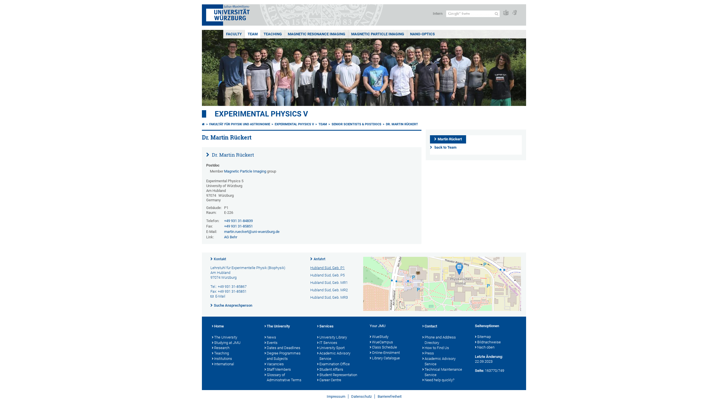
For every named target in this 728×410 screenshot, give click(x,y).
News (271, 337)
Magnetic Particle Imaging (377, 34)
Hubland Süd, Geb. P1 (327, 268)
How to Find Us (437, 348)
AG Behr (230, 237)
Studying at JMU (227, 343)
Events (272, 343)
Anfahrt (319, 259)
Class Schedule (384, 347)
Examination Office (334, 364)
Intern (437, 13)
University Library (333, 337)
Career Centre (330, 380)
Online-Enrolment (386, 352)
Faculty (234, 34)
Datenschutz (361, 396)
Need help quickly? (439, 380)
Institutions (223, 358)
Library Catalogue (386, 358)
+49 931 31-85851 (238, 226)
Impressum (336, 396)
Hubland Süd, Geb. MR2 (329, 290)
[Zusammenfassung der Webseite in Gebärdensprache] (514, 13)
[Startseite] (203, 124)
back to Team (445, 147)
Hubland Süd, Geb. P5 (327, 275)
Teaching (273, 34)
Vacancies (275, 364)
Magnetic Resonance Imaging (316, 34)
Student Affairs (331, 369)
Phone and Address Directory (440, 340)
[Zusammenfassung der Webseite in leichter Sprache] (505, 13)
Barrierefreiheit (390, 396)
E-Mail (220, 296)
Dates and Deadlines (283, 348)
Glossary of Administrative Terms (284, 377)
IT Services (328, 343)
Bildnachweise (489, 342)
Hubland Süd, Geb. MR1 (329, 282)
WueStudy (380, 337)
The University (225, 337)
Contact (431, 326)
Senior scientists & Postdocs (356, 124)
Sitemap (484, 337)
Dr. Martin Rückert (402, 124)
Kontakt (220, 259)
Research (221, 348)
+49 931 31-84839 (238, 221)
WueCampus (382, 342)
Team (253, 34)
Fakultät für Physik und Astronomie (239, 124)
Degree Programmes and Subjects (284, 356)
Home (219, 326)
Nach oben (486, 347)
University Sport (332, 348)
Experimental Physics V (261, 114)
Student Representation (338, 375)
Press (429, 353)
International (224, 364)
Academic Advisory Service (334, 356)
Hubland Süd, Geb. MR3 (329, 297)
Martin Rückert (450, 139)
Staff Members (279, 369)
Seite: (479, 370)
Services (326, 326)
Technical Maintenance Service (443, 372)
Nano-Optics (422, 34)
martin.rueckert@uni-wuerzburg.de (252, 231)
